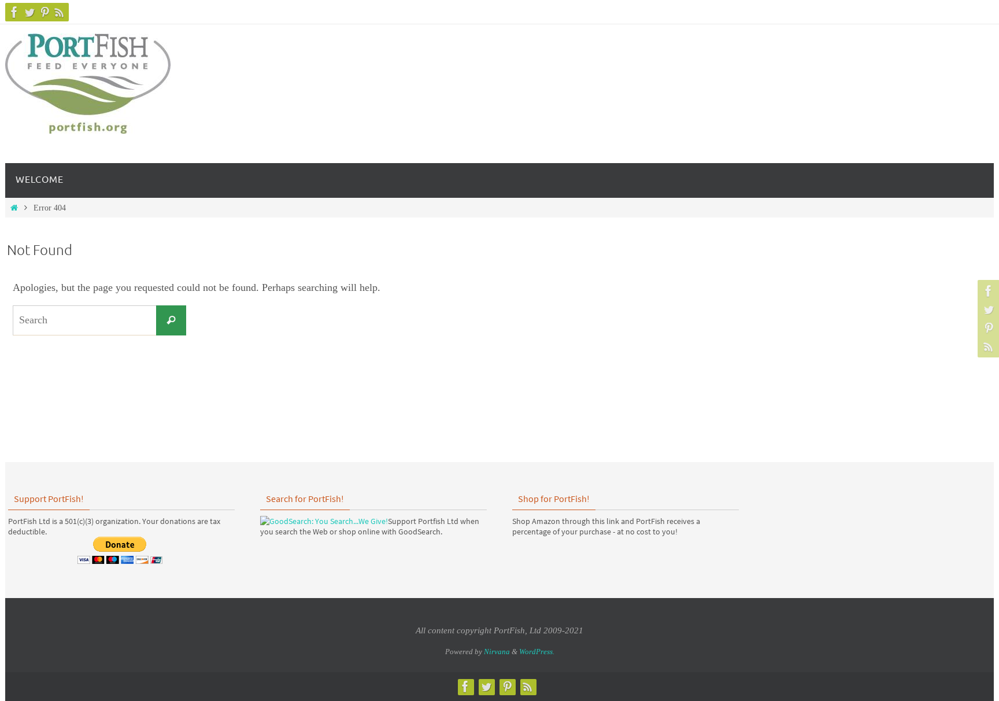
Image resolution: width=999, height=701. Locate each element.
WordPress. (536, 651)
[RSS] (59, 12)
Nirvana (497, 651)
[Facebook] (14, 12)
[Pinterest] (44, 12)
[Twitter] (29, 12)
